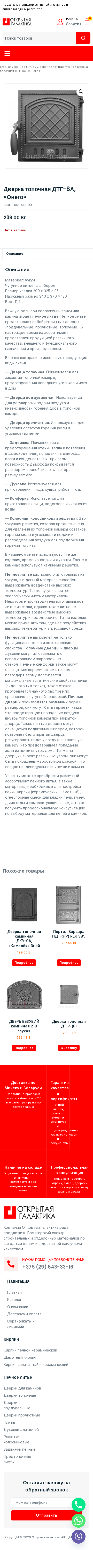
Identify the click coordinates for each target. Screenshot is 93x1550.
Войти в (72, 19)
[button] (7, 54)
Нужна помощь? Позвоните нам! (53, 1259)
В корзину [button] (69, 1048)
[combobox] (39, 38)
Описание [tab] (14, 254)
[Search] (83, 38)
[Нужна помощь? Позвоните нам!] (11, 1264)
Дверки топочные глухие (55, 67)
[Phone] (79, 1505)
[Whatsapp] (79, 1521)
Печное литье (24, 67)
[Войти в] (60, 22)
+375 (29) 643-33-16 (47, 1266)
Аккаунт (74, 23)
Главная (5, 67)
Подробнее (24, 963)
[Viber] (79, 1537)
